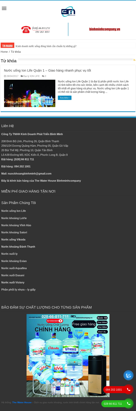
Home (4, 51)
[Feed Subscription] (134, 60)
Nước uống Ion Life (13, 210)
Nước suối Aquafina (14, 268)
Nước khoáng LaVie (14, 218)
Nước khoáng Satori (14, 232)
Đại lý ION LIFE (31, 76)
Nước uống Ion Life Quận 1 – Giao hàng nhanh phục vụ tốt (47, 70)
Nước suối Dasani (12, 275)
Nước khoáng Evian (14, 261)
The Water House (22, 402)
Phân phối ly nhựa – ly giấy (18, 289)
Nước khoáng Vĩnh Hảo (16, 225)
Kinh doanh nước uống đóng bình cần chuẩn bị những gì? (46, 46)
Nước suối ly (9, 253)
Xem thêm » (64, 98)
